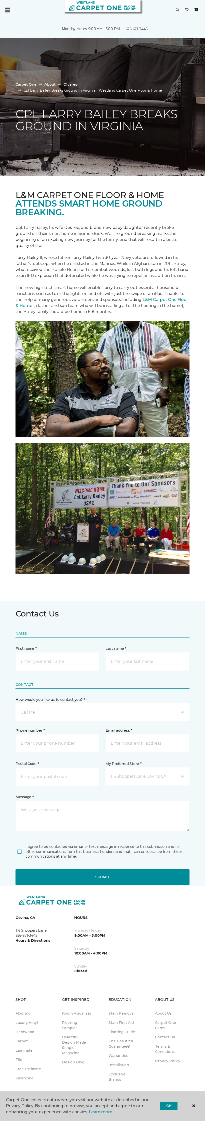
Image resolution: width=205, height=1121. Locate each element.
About (50, 84)
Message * (25, 797)
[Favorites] (187, 10)
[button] (177, 10)
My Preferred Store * (123, 763)
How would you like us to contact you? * (50, 699)
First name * (26, 648)
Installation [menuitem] (118, 1065)
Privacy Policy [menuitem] (167, 1061)
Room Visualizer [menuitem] (76, 1013)
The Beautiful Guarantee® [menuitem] (120, 1044)
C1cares (70, 84)
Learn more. (101, 1111)
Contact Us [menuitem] (165, 1037)
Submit (102, 877)
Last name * (116, 648)
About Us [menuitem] (163, 1013)
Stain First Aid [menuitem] (121, 1022)
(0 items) (196, 10)
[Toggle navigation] (7, 10)
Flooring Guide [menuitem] (121, 1032)
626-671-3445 (137, 29)
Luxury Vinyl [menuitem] (27, 1022)
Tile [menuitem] (19, 1059)
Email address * (119, 730)
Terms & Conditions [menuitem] (165, 1049)
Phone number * (30, 730)
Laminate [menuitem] (24, 1050)
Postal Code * (27, 763)
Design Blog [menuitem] (73, 1062)
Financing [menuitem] (25, 1078)
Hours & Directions (33, 940)
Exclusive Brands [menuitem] (117, 1077)
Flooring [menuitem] (23, 1013)
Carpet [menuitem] (22, 1041)
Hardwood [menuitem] (25, 1032)
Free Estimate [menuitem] (28, 1069)
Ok (169, 1105)
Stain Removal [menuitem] (121, 1013)
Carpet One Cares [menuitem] (165, 1025)
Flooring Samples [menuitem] (70, 1025)
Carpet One (26, 84)
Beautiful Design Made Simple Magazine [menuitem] (74, 1045)
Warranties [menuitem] (118, 1055)
